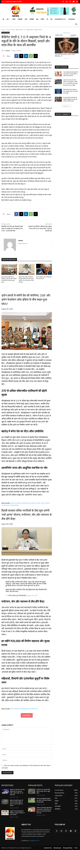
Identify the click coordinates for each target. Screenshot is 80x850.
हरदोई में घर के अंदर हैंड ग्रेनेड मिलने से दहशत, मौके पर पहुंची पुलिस (43, 791)
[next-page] (6, 287)
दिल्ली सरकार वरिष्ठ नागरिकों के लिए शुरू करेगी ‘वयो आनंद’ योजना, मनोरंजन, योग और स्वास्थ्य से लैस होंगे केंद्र (26, 515)
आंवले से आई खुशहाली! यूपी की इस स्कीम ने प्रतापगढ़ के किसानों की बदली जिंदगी (44, 800)
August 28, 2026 (32, 595)
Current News (10, 30)
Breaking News (6, 274)
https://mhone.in (22, 243)
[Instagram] (66, 1)
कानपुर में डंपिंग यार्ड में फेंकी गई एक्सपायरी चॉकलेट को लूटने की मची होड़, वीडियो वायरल (70, 99)
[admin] (2, 51)
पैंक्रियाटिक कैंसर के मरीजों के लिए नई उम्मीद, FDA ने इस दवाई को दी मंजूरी (70, 91)
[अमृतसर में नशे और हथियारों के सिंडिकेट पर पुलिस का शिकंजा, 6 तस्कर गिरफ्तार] (5, 812)
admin (8, 50)
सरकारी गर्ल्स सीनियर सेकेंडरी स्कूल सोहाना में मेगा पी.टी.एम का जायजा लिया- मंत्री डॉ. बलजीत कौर (40, 229)
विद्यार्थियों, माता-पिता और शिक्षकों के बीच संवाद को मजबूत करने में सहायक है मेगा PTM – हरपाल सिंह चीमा (12, 229)
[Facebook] (63, 1)
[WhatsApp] (31, 56)
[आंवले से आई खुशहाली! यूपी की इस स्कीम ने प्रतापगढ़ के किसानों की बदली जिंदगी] (31, 800)
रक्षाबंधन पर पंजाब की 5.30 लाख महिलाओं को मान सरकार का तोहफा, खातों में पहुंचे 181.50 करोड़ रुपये (17, 792)
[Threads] (77, 1)
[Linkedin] (26, 56)
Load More (26, 715)
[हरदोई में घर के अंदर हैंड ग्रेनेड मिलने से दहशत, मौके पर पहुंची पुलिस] (31, 791)
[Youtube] (73, 1)
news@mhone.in (34, 840)
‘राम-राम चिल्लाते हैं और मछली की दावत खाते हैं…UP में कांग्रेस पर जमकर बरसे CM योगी (70, 73)
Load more (66, 106)
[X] (70, 1)
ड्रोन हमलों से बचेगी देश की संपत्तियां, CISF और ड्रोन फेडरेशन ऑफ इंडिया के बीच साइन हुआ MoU (25, 299)
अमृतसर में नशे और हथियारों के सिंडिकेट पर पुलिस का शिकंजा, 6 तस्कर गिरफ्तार (17, 812)
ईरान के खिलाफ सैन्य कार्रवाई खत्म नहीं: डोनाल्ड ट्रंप (24, 709)
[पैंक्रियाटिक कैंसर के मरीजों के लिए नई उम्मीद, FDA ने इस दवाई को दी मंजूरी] (58, 91)
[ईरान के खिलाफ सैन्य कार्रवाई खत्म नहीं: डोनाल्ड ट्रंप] (44, 269)
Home (3, 30)
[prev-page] (2, 287)
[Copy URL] (36, 56)
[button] (76, 24)
